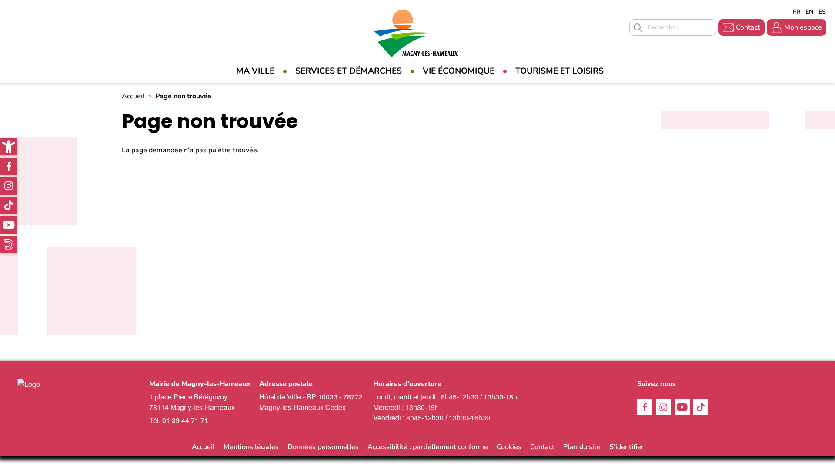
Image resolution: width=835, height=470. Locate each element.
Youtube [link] (8, 225)
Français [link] (797, 12)
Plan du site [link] (582, 447)
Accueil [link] (133, 96)
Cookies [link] (509, 447)
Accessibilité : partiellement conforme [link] (427, 447)
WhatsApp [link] (8, 244)
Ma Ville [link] (255, 71)
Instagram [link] (8, 186)
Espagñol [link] (822, 12)
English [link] (809, 12)
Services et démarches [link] (348, 71)
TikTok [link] (8, 205)
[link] (8, 146)
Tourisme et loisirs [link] (559, 71)
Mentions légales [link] (251, 447)
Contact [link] (748, 27)
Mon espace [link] (803, 27)
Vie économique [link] (458, 71)
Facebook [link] (8, 166)
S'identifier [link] (626, 447)
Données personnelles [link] (323, 447)
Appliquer (638, 28)
